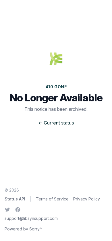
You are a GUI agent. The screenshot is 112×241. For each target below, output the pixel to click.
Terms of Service (52, 198)
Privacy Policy (86, 198)
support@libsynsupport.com (31, 218)
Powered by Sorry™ (23, 228)
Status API (15, 198)
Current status (56, 123)
